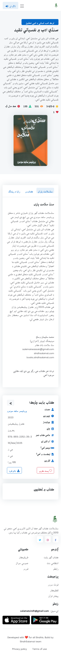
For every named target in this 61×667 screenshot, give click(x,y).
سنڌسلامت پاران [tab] (45, 190)
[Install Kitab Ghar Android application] (44, 618)
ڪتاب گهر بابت (51, 556)
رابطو (55, 567)
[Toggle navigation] (22, 5)
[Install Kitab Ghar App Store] (16, 618)
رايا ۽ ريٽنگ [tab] (14, 190)
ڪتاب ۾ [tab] (29, 190)
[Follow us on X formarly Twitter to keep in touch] (40, 539)
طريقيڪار (23, 556)
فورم (25, 567)
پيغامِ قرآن (53, 595)
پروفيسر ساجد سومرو (17, 410)
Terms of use (39, 648)
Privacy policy (19, 648)
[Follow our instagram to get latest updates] (48, 539)
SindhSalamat (27, 640)
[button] (10, 403)
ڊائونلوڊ (12, 470)
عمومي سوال (22, 562)
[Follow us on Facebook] (55, 539)
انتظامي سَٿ (52, 562)
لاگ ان (12, 5)
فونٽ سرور (53, 583)
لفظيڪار (54, 589)
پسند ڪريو (44, 470)
